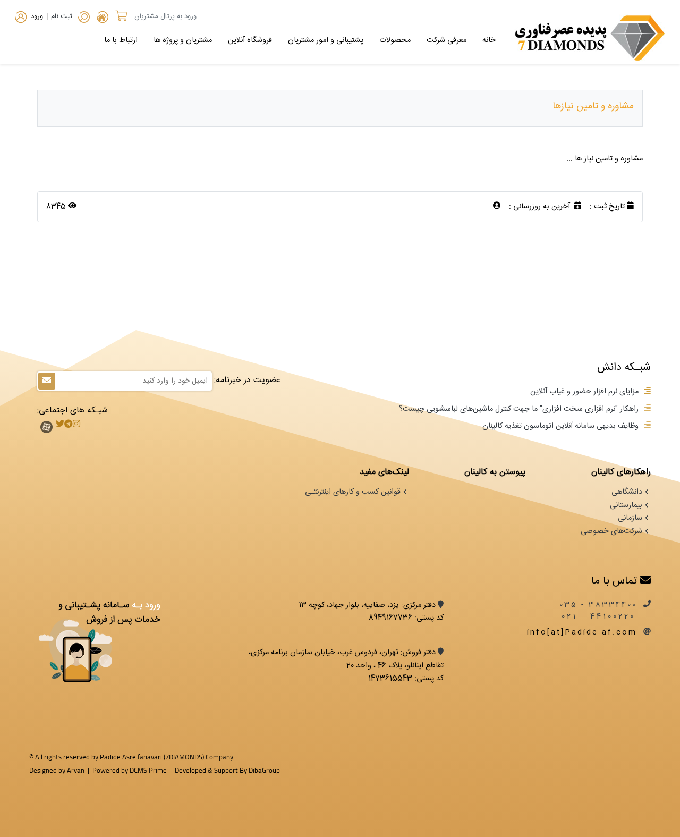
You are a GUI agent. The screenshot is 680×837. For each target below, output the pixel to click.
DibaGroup (264, 770)
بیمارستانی (626, 505)
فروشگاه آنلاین (250, 40)
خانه (489, 40)
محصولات (395, 40)
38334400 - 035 (598, 604)
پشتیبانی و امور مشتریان (325, 40)
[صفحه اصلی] (102, 19)
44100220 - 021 (601, 616)
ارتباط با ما (121, 40)
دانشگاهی (626, 492)
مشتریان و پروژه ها (183, 40)
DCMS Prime (148, 770)
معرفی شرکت (446, 40)
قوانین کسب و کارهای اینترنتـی (353, 492)
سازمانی (630, 518)
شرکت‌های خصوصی (611, 531)
